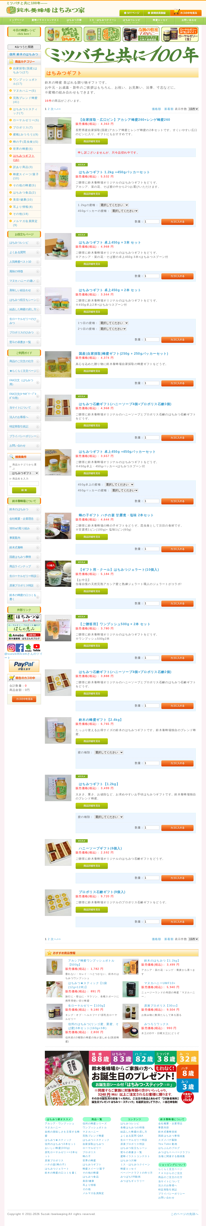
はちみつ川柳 (74, 21)
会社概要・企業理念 (21, 518)
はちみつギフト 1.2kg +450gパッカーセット (114, 172)
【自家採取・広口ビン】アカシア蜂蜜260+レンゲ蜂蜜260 (124, 119)
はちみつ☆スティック (96, 1140)
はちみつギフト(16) (24, 157)
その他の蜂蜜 (91, 1172)
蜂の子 (87, 1156)
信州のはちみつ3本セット (60, 1144)
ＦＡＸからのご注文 (170, 1173)
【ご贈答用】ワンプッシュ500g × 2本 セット (115, 624)
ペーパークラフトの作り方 (137, 1172)
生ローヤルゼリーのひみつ (22, 321)
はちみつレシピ (131, 21)
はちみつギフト (92, 1164)
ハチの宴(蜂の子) (55, 1164)
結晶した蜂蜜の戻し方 (22, 309)
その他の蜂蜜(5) (24, 185)
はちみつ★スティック (58, 1140)
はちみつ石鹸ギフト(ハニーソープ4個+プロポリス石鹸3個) (125, 404)
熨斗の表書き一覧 (20, 342)
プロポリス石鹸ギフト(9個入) (102, 892)
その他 (87, 1189)
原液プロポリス (54, 1160)
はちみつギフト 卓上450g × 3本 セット (110, 242)
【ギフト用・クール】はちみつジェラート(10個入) (119, 569)
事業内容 (163, 1127)
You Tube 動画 (167, 1144)
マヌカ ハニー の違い (22, 280)
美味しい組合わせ (20, 290)
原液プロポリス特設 (21, 585)
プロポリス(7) (23, 127)
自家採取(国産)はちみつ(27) (25, 70)
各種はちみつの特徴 (133, 1127)
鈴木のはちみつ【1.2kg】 (162, 960)
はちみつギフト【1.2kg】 (99, 784)
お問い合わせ (189, 21)
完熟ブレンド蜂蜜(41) (25, 99)
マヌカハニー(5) (24, 90)
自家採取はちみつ (93, 1144)
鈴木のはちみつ (18, 509)
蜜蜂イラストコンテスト (45, 21)
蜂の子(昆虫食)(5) (26, 141)
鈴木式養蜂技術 (167, 1131)
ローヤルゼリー (92, 1148)
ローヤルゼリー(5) (26, 120)
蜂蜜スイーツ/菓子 (94, 1168)
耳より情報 (89, 1185)
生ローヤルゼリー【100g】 (87, 1005)
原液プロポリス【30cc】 (161, 1005)
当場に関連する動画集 (171, 1156)
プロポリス (89, 1152)
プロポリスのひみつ (21, 332)
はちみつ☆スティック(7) (25, 111)
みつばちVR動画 (131, 1176)
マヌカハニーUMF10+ (159, 983)
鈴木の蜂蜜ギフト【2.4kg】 (101, 719)
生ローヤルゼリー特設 (22, 576)
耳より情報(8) (23, 206)
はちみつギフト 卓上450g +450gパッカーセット (117, 451)
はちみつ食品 (91, 1176)
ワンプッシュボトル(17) (25, 81)
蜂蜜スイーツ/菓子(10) (26, 176)
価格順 (156, 109)
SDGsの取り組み (19, 528)
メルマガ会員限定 (93, 1193)
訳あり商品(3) (23, 167)
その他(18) (21, 213)
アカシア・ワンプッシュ (59, 1123)
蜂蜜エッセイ (160, 21)
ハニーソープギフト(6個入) (100, 848)
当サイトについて (20, 407)
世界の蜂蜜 (89, 1160)
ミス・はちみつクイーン (103, 21)
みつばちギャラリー (133, 1181)
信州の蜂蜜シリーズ (95, 1123)
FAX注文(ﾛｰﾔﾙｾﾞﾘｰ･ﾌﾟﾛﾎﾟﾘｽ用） (22, 395)
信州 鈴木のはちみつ (23, 54)
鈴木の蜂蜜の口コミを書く (22, 597)
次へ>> (56, 109)
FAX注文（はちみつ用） (21, 382)
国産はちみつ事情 (20, 556)
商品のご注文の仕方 (21, 361)
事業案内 (14, 537)
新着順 (169, 109)
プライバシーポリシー (22, 436)
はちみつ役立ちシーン (22, 299)
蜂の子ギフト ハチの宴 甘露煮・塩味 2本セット (116, 515)
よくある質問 (17, 252)
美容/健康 (88, 1181)
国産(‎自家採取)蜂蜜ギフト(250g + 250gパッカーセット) (123, 353)
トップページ (16, 21)
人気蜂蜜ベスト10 (20, 261)
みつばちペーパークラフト (174, 1152)
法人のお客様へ (18, 417)
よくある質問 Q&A (132, 1135)
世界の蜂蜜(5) (23, 148)
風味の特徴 (16, 271)
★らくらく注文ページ (22, 370)
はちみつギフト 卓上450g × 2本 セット (110, 290)
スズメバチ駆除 (167, 1140)
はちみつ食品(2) (24, 192)
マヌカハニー (53, 1127)
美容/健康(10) (23, 199)
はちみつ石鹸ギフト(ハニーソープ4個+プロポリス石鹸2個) (125, 672)
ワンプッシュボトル (95, 1127)
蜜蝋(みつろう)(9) (26, 134)
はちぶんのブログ (169, 1148)
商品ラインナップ (20, 566)
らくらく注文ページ (170, 1169)
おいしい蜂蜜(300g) (57, 1148)
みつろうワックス (156, 1024)
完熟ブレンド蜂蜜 (93, 1135)
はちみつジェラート (57, 1168)
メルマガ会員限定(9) (25, 223)
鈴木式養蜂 (16, 547)
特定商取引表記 (18, 426)
